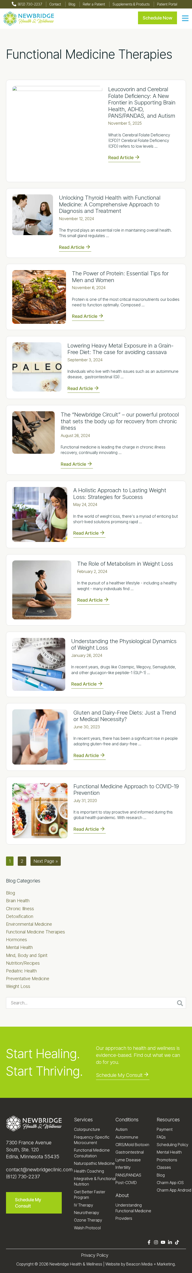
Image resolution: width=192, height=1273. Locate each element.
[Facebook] (149, 1243)
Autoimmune (127, 1137)
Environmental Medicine (29, 924)
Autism (122, 1129)
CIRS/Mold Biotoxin (132, 1144)
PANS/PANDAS (128, 1175)
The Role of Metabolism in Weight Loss (125, 563)
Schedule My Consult (119, 1075)
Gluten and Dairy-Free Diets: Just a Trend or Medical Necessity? (125, 715)
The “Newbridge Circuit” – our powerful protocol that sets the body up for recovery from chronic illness (120, 421)
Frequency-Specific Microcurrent (92, 1140)
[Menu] (185, 18)
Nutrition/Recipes (23, 963)
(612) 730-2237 (23, 1177)
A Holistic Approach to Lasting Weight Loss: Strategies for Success (119, 493)
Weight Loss (18, 986)
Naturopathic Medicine (94, 1163)
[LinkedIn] (170, 1243)
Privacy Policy (94, 1255)
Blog (10, 892)
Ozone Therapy (88, 1220)
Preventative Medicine (27, 978)
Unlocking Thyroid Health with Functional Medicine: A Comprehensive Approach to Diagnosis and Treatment (109, 204)
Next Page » (45, 862)
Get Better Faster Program (89, 1194)
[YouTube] (163, 1243)
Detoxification (19, 916)
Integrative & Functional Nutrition (95, 1181)
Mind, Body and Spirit (27, 955)
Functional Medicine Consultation (92, 1153)
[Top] (184, 1267)
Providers (124, 1218)
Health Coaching (89, 1171)
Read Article (121, 157)
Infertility (123, 1167)
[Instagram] (156, 1243)
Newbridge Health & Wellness (76, 1264)
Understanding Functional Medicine (133, 1208)
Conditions (127, 1120)
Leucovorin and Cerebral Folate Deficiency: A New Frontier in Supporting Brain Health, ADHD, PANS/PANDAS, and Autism (142, 102)
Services (83, 1120)
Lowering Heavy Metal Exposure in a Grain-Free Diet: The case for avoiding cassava (121, 348)
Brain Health (18, 900)
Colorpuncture (87, 1129)
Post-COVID (126, 1182)
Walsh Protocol (87, 1227)
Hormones (16, 939)
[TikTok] (177, 1243)
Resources (168, 1120)
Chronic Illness (20, 908)
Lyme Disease (128, 1159)
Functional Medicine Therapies (35, 931)
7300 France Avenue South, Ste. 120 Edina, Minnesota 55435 (32, 1150)
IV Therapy (83, 1205)
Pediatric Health (21, 970)
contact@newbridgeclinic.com (39, 1170)
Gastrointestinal (130, 1152)
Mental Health (19, 947)
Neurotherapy (86, 1212)
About (122, 1195)
